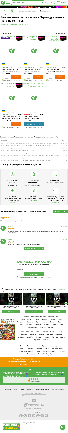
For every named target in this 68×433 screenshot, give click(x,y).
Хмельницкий (32, 327)
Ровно (54, 325)
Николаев (29, 325)
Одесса (52, 319)
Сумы (61, 325)
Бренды (52, 354)
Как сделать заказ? (49, 351)
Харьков (44, 319)
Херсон (38, 322)
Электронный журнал (42, 389)
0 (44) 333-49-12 (8, 374)
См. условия (12, 202)
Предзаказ (61, 351)
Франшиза (7, 389)
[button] (8, 65)
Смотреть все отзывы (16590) (34, 248)
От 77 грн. (64, 160)
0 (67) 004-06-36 (20, 376)
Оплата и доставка (56, 346)
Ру (46, 3)
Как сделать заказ (58, 389)
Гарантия (45, 346)
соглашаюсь (24, 277)
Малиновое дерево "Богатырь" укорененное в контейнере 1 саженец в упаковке (33, 70)
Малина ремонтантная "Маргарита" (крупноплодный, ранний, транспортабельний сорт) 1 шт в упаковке (54, 70)
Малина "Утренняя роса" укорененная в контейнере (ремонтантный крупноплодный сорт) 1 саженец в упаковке (33, 117)
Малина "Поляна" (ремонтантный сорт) (12, 148)
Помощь (37, 351)
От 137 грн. (64, 143)
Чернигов (42, 327)
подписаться (34, 274)
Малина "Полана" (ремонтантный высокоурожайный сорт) (18, 150)
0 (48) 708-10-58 (8, 376)
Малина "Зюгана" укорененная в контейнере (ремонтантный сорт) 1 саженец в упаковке (11, 117)
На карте (61, 374)
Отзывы (21, 349)
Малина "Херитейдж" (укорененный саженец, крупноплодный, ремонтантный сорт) (25, 145)
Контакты (37, 346)
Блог (21, 346)
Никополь (38, 325)
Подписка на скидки (42, 349)
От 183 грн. (64, 148)
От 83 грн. (64, 155)
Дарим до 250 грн (57, 349)
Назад (6, 11)
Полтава (46, 325)
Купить (16, 77)
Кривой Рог (61, 322)
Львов (45, 322)
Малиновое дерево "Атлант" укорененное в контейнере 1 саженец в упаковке (10, 70)
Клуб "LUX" (30, 349)
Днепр (59, 319)
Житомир (51, 327)
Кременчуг (39, 337)
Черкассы (30, 322)
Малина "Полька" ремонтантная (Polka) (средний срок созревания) (20, 153)
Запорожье (20, 322)
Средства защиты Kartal (24, 351)
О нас (29, 346)
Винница (52, 322)
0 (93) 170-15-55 (20, 374)
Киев (37, 319)
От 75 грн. (64, 145)
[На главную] (3, 3)
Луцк (21, 325)
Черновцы (20, 337)
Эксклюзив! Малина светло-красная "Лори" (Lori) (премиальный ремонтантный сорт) (25, 160)
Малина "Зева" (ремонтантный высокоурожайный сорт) (17, 158)
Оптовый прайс (43, 354)
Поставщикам (31, 354)
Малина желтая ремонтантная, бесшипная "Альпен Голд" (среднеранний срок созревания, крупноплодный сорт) (34, 143)
